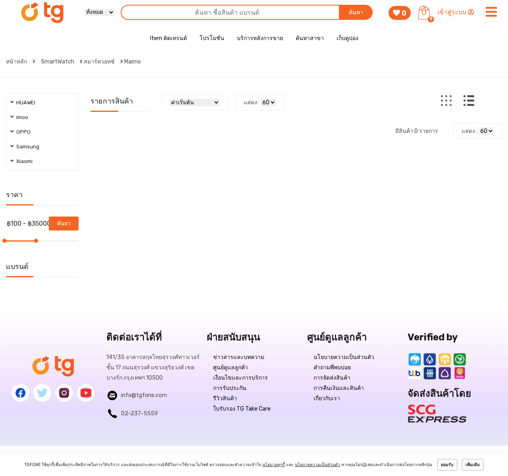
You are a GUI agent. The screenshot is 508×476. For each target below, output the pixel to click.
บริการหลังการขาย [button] (260, 38)
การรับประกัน (229, 388)
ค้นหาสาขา (310, 38)
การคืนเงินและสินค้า (339, 388)
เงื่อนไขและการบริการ (240, 377)
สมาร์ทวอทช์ (99, 61)
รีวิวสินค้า (225, 398)
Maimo (132, 61)
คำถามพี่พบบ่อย (332, 367)
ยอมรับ (447, 464)
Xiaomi (24, 161)
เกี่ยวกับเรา (327, 398)
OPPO (23, 132)
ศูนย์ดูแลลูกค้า (230, 367)
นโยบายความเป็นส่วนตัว (344, 357)
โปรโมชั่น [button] (212, 38)
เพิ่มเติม (473, 464)
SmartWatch (57, 61)
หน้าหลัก (17, 61)
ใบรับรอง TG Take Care (242, 408)
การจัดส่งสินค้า (332, 377)
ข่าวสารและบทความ (238, 357)
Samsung (27, 147)
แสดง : (252, 102)
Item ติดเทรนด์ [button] (168, 38)
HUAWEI (25, 103)
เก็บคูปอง (347, 38)
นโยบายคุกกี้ (273, 464)
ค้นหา (356, 12)
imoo (22, 117)
